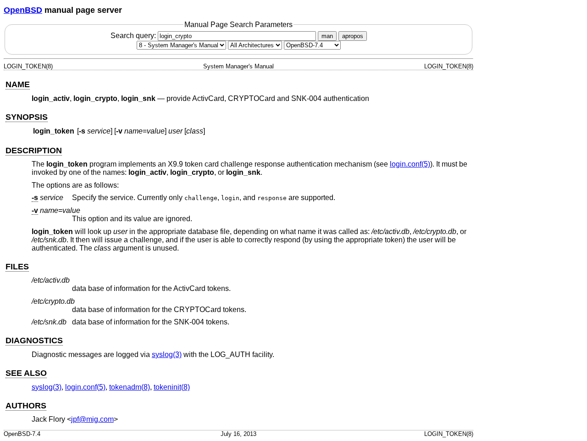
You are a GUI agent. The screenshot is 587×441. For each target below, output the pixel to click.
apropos (352, 36)
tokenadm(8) (129, 387)
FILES (17, 266)
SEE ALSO (26, 373)
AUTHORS (26, 405)
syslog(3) (167, 354)
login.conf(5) (410, 164)
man (327, 36)
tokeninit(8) (172, 387)
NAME (18, 84)
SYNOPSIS (27, 117)
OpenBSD (23, 10)
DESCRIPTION (34, 150)
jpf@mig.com (92, 419)
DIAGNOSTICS (34, 340)
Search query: (134, 35)
